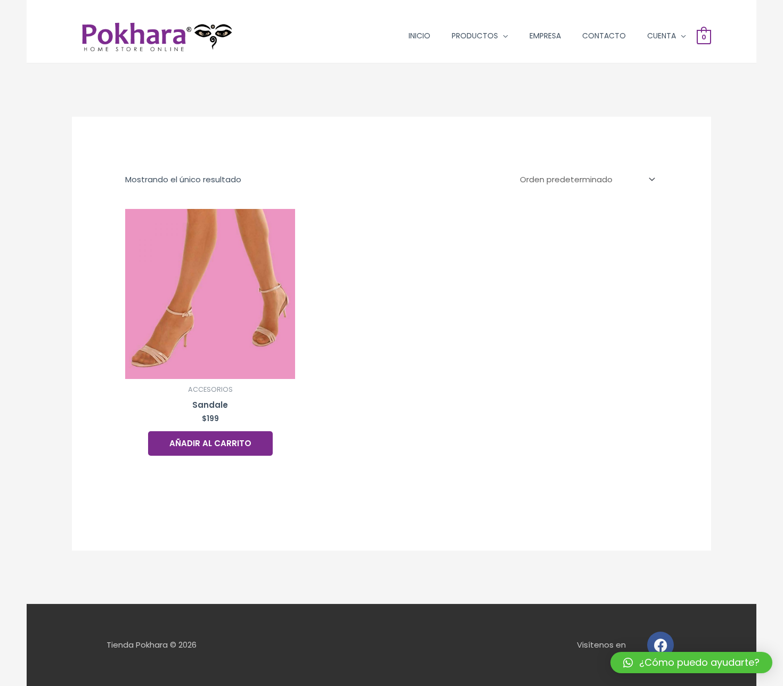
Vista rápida (210, 370)
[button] (691, 662)
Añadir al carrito (210, 443)
